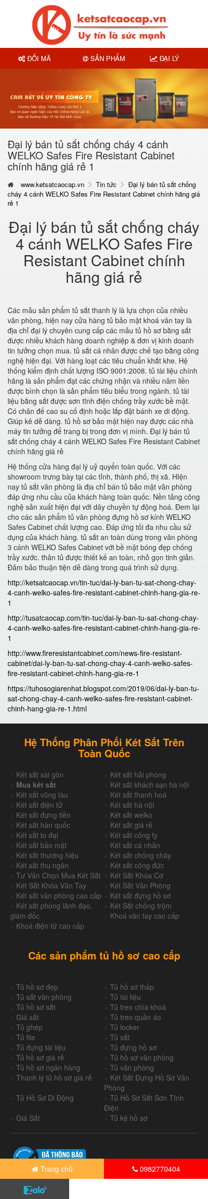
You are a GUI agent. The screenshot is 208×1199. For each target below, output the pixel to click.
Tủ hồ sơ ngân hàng (48, 1067)
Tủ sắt (120, 1037)
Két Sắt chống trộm (141, 906)
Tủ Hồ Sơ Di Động (45, 1098)
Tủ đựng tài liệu (41, 1047)
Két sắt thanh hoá (138, 795)
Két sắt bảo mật (41, 845)
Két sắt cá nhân (135, 845)
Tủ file (25, 1037)
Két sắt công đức (137, 865)
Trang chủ (55, 1169)
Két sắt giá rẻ (131, 825)
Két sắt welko (131, 815)
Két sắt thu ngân (42, 865)
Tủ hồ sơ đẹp (37, 987)
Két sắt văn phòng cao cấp (58, 895)
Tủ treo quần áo (135, 1017)
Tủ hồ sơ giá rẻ (40, 1057)
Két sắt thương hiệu (47, 855)
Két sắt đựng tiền (43, 815)
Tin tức (106, 184)
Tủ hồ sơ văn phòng (142, 1057)
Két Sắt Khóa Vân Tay (51, 885)
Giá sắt (27, 1017)
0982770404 (159, 1169)
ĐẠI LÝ (168, 58)
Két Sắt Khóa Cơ (136, 875)
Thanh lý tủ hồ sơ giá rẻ (54, 1077)
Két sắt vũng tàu (42, 795)
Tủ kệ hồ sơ (128, 1118)
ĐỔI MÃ (38, 58)
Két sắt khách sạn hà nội (149, 785)
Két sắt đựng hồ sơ (140, 895)
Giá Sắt (28, 1118)
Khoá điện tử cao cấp (50, 926)
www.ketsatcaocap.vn (52, 184)
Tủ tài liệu (125, 997)
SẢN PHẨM (106, 58)
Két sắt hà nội (132, 805)
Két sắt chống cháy (140, 855)
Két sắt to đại (37, 835)
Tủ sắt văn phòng (44, 997)
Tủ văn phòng (132, 1067)
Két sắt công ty (134, 835)
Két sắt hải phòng (138, 774)
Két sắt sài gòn (40, 774)
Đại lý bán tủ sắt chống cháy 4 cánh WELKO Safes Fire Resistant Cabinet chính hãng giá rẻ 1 (104, 193)
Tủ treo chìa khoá (138, 1007)
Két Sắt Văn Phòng (140, 885)
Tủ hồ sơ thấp (132, 987)
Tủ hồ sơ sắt (36, 1007)
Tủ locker (124, 1027)
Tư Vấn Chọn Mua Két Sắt (58, 875)
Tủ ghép (29, 1027)
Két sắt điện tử (39, 805)
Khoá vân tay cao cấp (144, 916)
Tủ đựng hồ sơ (133, 1047)
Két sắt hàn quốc (43, 825)
